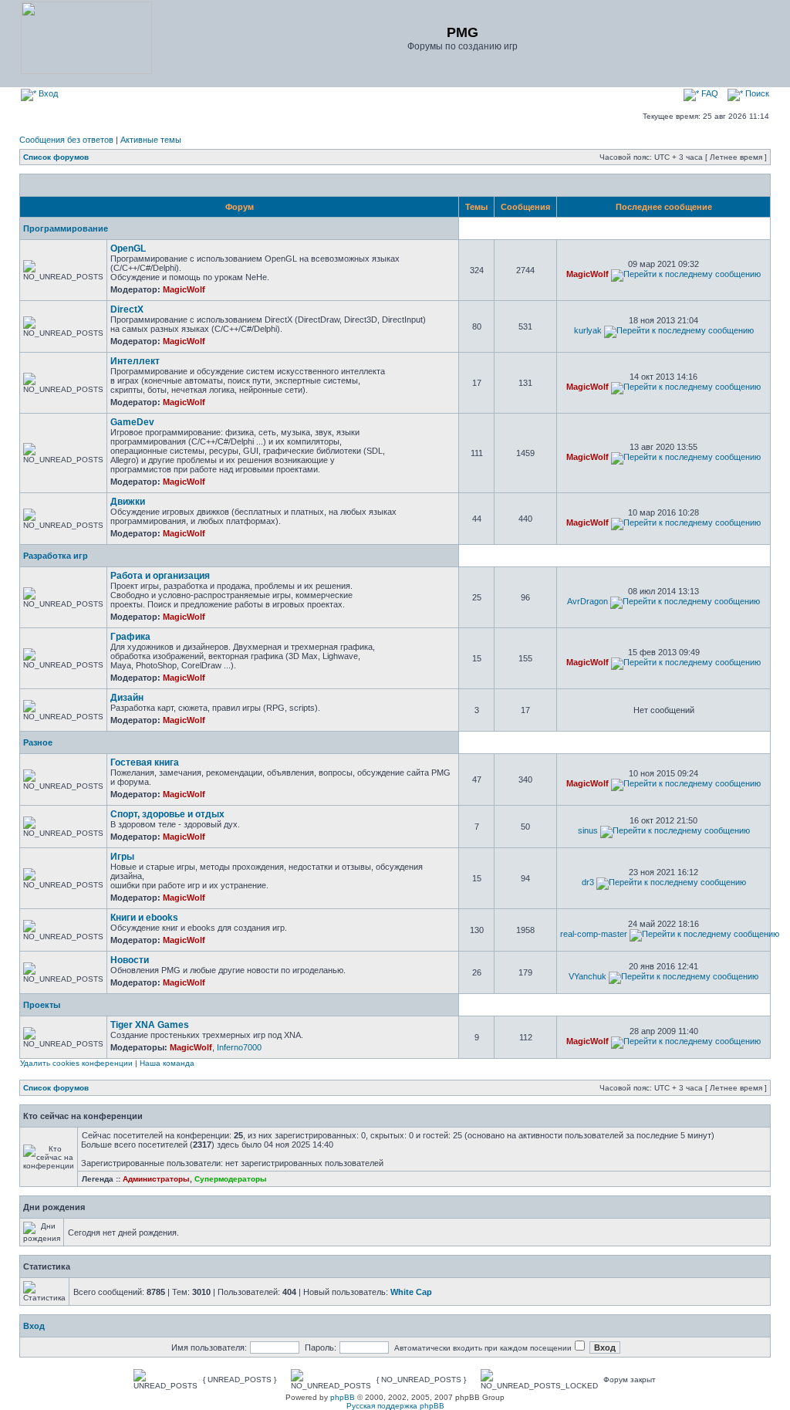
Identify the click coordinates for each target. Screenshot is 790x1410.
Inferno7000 (239, 1047)
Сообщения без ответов (66, 139)
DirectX (126, 309)
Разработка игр (55, 555)
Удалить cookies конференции (76, 1063)
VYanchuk (587, 976)
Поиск (756, 93)
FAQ (708, 93)
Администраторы (156, 1179)
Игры (122, 856)
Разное (37, 742)
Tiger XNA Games (149, 1024)
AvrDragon (587, 601)
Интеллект (135, 361)
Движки (127, 501)
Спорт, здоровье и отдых (167, 814)
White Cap (411, 1292)
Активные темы (150, 139)
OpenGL (128, 248)
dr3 (588, 882)
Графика (130, 636)
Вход (47, 93)
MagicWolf (184, 289)
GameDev (132, 422)
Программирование (65, 228)
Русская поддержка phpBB (395, 1406)
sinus (588, 830)
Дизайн (126, 697)
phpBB (342, 1397)
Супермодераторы (230, 1179)
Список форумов (56, 157)
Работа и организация (160, 575)
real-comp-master (593, 933)
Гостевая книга (144, 762)
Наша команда (167, 1063)
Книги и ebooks (144, 917)
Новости (129, 960)
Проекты (41, 1004)
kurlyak (588, 330)
